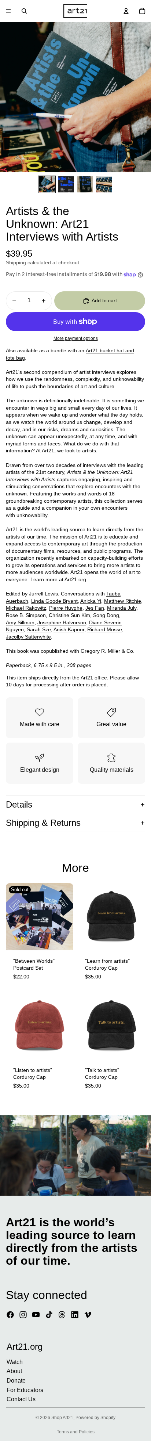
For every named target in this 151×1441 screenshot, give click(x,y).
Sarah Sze (39, 629)
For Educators (25, 1390)
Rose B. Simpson (26, 615)
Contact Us (21, 1399)
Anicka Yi (90, 601)
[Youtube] (36, 1314)
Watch (15, 1362)
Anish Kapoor (69, 629)
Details (19, 804)
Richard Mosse (104, 629)
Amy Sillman (20, 622)
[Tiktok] (49, 1314)
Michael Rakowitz (26, 608)
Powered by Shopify (95, 1417)
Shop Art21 (62, 1417)
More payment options (76, 338)
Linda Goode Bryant (54, 601)
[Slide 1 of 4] (47, 184)
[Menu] (8, 11)
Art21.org (75, 579)
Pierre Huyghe (65, 608)
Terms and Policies (76, 1431)
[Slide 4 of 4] (104, 184)
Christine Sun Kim (69, 615)
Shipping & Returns (43, 823)
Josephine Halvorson (61, 622)
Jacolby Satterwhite (28, 637)
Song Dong (106, 615)
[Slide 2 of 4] (66, 184)
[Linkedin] (74, 1314)
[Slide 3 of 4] (85, 184)
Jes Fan (94, 608)
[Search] (24, 11)
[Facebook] (10, 1314)
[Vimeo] (87, 1314)
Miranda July (121, 608)
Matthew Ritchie (122, 601)
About (14, 1371)
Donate (16, 1380)
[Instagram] (23, 1314)
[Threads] (62, 1314)
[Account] (126, 11)
